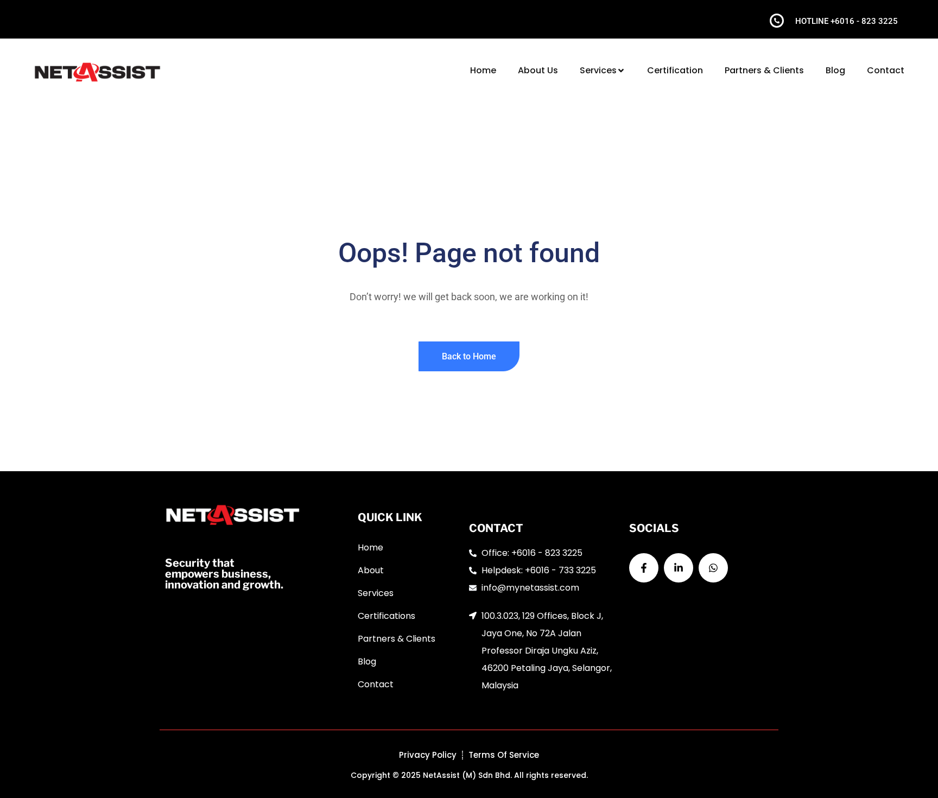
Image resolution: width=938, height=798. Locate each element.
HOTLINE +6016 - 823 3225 (846, 21)
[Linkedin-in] (678, 567)
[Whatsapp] (713, 567)
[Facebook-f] (643, 567)
